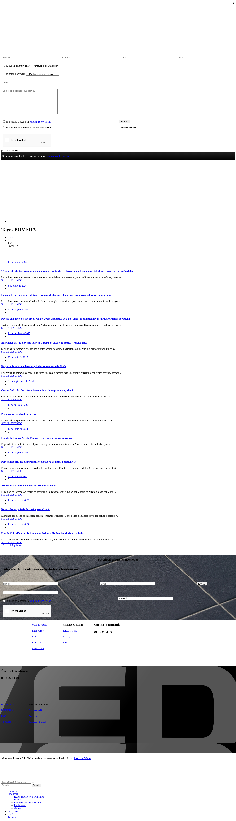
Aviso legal (67, 637)
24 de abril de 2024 (17, 476)
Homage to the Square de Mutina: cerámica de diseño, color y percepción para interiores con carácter (56, 295)
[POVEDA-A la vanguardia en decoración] (25, 183)
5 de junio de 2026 (17, 285)
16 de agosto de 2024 (18, 405)
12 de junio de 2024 (18, 428)
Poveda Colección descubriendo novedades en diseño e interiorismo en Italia (42, 533)
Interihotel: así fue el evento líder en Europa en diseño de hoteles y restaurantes (44, 342)
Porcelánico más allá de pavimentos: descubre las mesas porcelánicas (38, 461)
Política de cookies (70, 631)
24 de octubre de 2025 (19, 333)
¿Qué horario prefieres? (14, 74)
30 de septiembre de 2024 (21, 381)
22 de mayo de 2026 (18, 309)
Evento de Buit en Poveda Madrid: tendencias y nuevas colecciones (37, 438)
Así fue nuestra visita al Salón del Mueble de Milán (28, 485)
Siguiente (16, 545)
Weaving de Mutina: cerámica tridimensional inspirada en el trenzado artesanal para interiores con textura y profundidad (67, 271)
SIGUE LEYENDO (11, 280)
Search (36, 785)
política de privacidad (40, 121)
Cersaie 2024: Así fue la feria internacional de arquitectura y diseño (37, 390)
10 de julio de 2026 (17, 262)
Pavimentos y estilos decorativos (18, 414)
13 (9, 545)
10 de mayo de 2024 (18, 452)
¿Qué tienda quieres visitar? (17, 65)
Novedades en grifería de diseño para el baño (25, 509)
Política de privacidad (71, 643)
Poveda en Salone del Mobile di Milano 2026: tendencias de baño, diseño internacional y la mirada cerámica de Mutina (65, 318)
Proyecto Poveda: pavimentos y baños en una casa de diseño (33, 366)
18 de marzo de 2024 (18, 524)
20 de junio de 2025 (18, 357)
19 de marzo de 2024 (18, 500)
